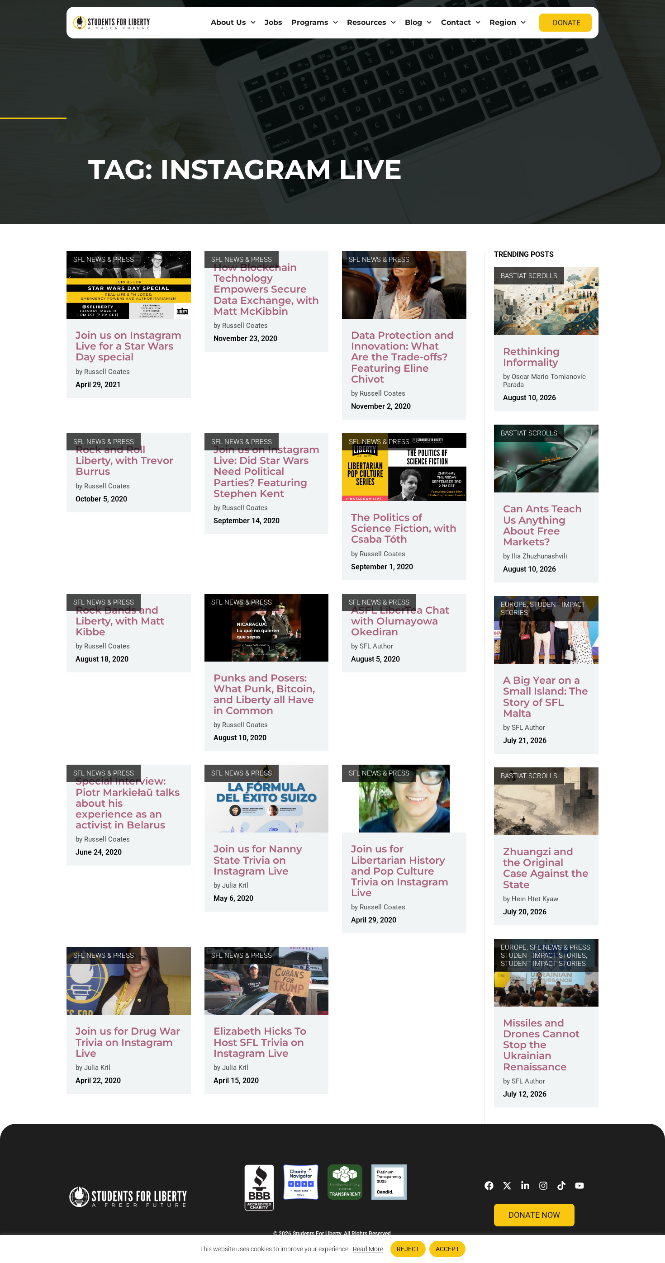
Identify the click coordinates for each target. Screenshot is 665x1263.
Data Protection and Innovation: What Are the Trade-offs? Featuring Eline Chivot (402, 357)
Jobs (273, 22)
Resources (366, 22)
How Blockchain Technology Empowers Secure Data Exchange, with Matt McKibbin (266, 289)
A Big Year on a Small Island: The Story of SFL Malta (545, 696)
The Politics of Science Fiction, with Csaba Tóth (403, 528)
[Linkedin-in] (525, 1186)
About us (228, 22)
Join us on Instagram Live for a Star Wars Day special (128, 346)
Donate (566, 23)
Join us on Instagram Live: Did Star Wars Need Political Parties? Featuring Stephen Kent (266, 472)
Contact (456, 22)
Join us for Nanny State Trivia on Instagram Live (258, 860)
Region (502, 22)
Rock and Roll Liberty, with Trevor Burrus (124, 461)
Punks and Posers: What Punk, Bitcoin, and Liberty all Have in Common (264, 694)
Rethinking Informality (531, 357)
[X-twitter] (507, 1186)
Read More (368, 1249)
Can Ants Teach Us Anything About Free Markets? (542, 525)
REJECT (408, 1249)
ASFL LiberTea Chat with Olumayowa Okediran (400, 621)
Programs (309, 22)
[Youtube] (579, 1186)
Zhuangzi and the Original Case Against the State (546, 868)
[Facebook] (489, 1186)
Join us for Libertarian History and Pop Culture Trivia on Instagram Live (399, 871)
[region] (332, 1249)
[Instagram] (543, 1186)
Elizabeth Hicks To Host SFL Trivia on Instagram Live (260, 1042)
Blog (413, 22)
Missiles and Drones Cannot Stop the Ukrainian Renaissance (541, 1045)
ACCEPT (447, 1249)
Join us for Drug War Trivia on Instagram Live (128, 1042)
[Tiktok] (561, 1186)
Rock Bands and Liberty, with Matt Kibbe (120, 621)
